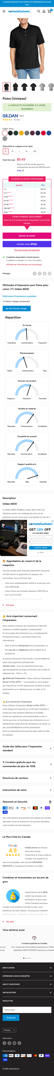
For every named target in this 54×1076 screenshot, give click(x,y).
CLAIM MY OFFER (40, 548)
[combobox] (31, 541)
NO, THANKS (40, 552)
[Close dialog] (52, 521)
